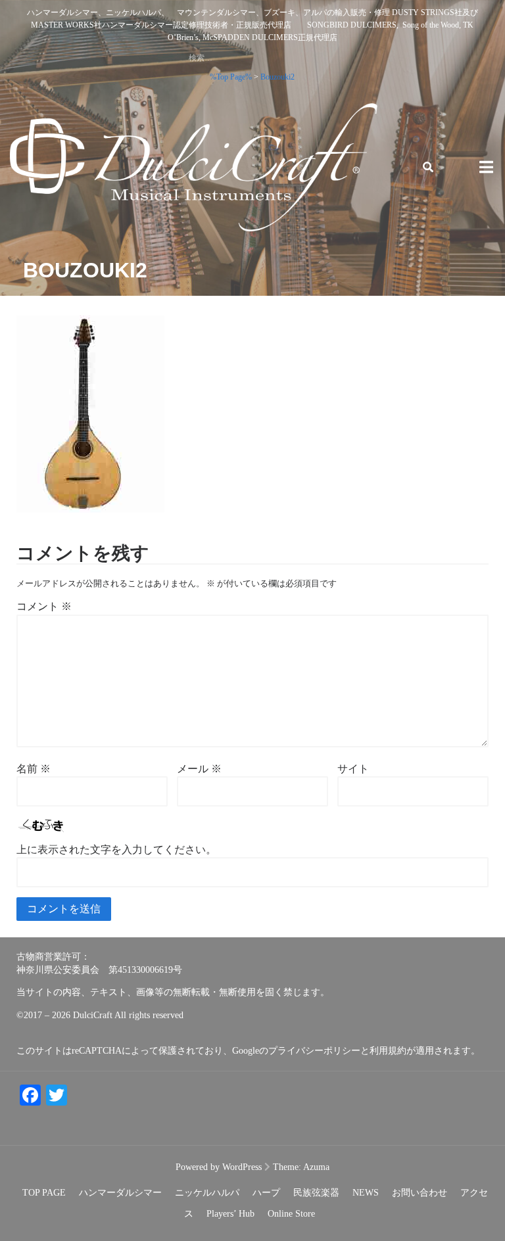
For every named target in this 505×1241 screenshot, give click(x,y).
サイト (353, 768)
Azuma (316, 1167)
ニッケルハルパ (207, 1193)
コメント (44, 606)
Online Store (291, 1214)
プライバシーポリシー (314, 1051)
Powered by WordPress (219, 1167)
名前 (33, 768)
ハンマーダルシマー (120, 1193)
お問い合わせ (419, 1193)
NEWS (365, 1193)
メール (199, 768)
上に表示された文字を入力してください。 (116, 849)
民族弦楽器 (316, 1193)
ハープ (266, 1193)
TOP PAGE (44, 1193)
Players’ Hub (230, 1214)
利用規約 (388, 1051)
